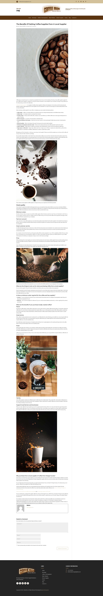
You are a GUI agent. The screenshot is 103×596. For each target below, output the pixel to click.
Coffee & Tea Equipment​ (43, 17)
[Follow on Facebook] (76, 1)
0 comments (34, 26)
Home (29, 17)
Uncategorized (28, 26)
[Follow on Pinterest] (86, 1)
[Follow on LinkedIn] (83, 1)
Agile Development (45, 590)
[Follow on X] (79, 1)
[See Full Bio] (33, 507)
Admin (18, 26)
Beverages (34, 17)
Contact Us (74, 17)
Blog (70, 17)
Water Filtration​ (52, 17)
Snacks (66, 17)
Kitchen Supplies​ (59, 17)
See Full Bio (29, 507)
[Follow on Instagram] (81, 1)
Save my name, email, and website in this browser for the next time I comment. (32, 545)
